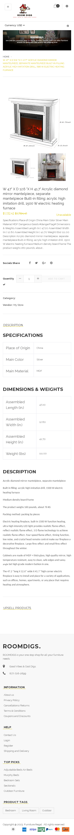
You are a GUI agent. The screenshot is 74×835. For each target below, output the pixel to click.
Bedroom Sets (12, 780)
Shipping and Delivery (16, 751)
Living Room (29, 810)
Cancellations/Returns (16, 705)
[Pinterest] (51, 263)
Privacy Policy (12, 700)
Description (13, 325)
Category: (9, 298)
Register (8, 745)
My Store (18, 305)
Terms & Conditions (14, 710)
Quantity (8, 278)
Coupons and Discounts (17, 716)
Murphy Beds (11, 775)
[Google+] (44, 263)
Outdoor (47, 810)
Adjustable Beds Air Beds (18, 769)
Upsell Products (17, 608)
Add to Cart (56, 279)
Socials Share (11, 263)
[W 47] (37, 118)
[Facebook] (30, 263)
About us (9, 694)
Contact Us (10, 735)
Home (6, 56)
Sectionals (9, 785)
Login (7, 740)
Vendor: (8, 305)
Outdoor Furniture (14, 791)
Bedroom (10, 810)
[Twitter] (36, 263)
